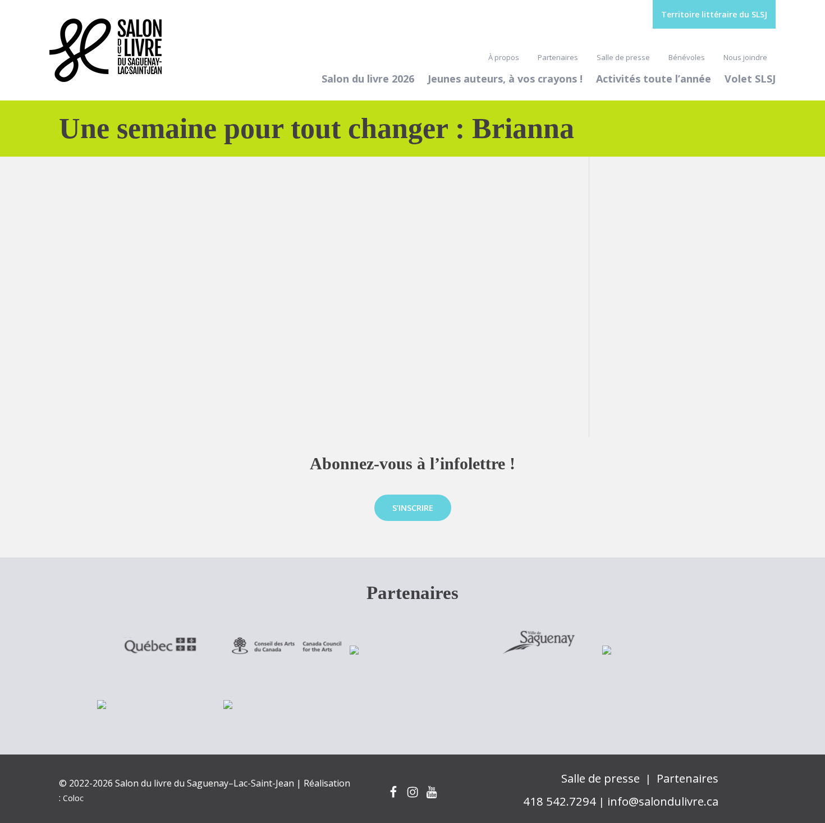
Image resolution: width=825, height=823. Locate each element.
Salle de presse (623, 57)
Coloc (73, 798)
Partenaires (558, 57)
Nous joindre (745, 57)
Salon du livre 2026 (368, 78)
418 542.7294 (559, 801)
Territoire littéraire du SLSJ (714, 14)
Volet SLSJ (750, 78)
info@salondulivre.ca (662, 801)
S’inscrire (412, 507)
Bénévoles (686, 57)
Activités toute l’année (653, 78)
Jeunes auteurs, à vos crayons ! (505, 78)
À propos (503, 57)
